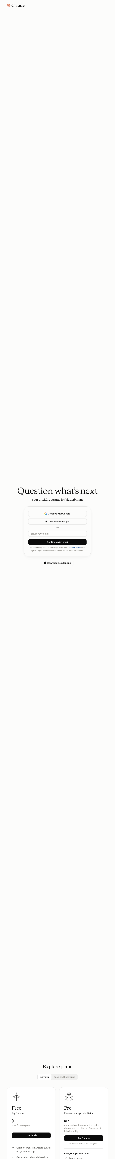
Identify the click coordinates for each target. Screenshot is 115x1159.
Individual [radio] (44, 1076)
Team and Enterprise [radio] (64, 1076)
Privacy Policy (75, 548)
